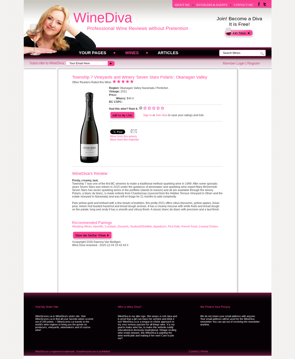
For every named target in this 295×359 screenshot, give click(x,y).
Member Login (234, 63)
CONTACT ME (243, 5)
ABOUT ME (182, 5)
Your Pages (92, 52)
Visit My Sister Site (46, 307)
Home (204, 351)
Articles (168, 52)
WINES (132, 52)
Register (253, 63)
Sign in (147, 115)
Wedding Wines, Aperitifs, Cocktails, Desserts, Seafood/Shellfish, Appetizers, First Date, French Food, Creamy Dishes (145, 226)
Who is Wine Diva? (130, 307)
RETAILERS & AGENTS (211, 5)
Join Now (162, 115)
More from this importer (124, 139)
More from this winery (123, 136)
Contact (193, 351)
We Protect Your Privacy (215, 307)
